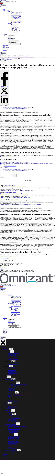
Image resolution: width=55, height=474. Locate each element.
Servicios (5, 34)
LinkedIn (4, 103)
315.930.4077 (3, 4)
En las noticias (6, 47)
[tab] (11, 35)
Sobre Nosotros (6, 10)
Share (4, 87)
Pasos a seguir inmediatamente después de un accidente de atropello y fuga (18, 107)
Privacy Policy (3, 268)
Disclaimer (2, 266)
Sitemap (1, 269)
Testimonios (5, 45)
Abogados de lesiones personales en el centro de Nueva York (15, 108)
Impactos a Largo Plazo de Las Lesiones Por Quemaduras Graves (14, 162)
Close (2, 473)
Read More (16, 190)
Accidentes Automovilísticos (6, 59)
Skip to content (3, 0)
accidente (4, 111)
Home (4, 9)
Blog (4, 46)
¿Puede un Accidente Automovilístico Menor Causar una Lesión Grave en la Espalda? (18, 200)
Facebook (4, 86)
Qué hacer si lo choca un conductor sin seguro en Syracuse (12, 193)
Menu (2, 3)
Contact (7, 258)
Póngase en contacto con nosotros (7, 156)
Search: (1, 173)
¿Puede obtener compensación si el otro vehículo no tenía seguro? (14, 186)
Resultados (5, 48)
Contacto (5, 50)
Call (1, 258)
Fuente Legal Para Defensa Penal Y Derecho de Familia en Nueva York (19, 57)
